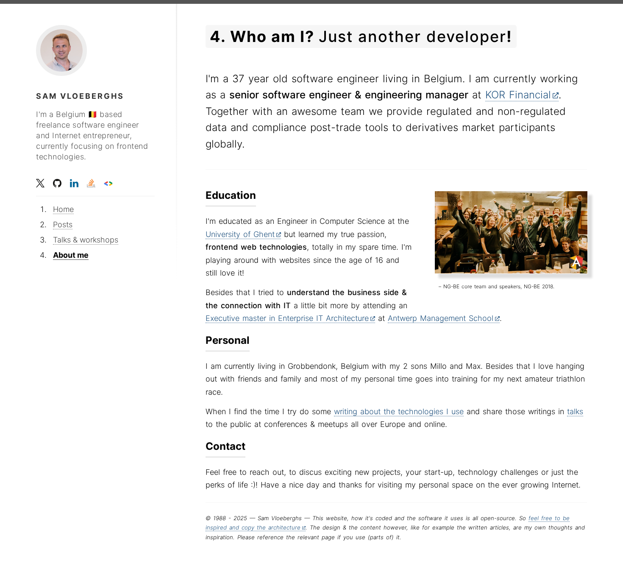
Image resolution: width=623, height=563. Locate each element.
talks (575, 411)
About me (71, 255)
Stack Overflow (91, 183)
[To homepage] (61, 50)
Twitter (40, 183)
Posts (62, 224)
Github (57, 183)
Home (63, 209)
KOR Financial (518, 95)
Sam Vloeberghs (80, 96)
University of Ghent (240, 234)
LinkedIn (74, 183)
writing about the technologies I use (399, 411)
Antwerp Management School (440, 318)
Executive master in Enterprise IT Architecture (287, 318)
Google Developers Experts (108, 183)
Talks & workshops (85, 239)
